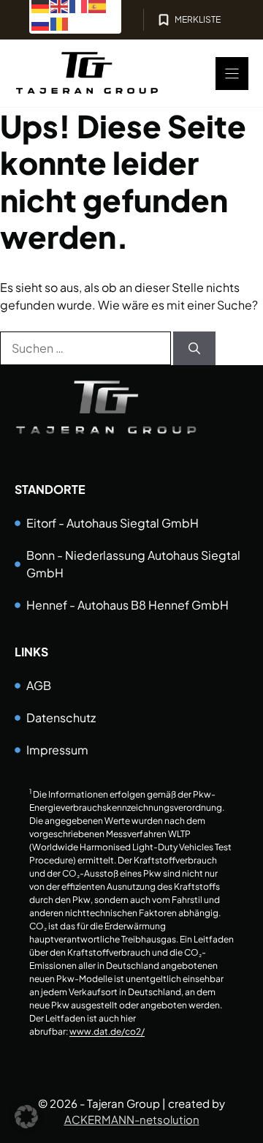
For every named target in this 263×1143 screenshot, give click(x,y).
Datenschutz (61, 717)
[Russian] (40, 22)
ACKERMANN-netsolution (131, 1119)
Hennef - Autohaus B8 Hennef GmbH (127, 604)
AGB (38, 685)
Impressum (57, 749)
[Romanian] (59, 22)
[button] (26, 1116)
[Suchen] (194, 348)
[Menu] (232, 73)
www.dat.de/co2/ (107, 1031)
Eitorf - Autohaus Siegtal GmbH (112, 523)
